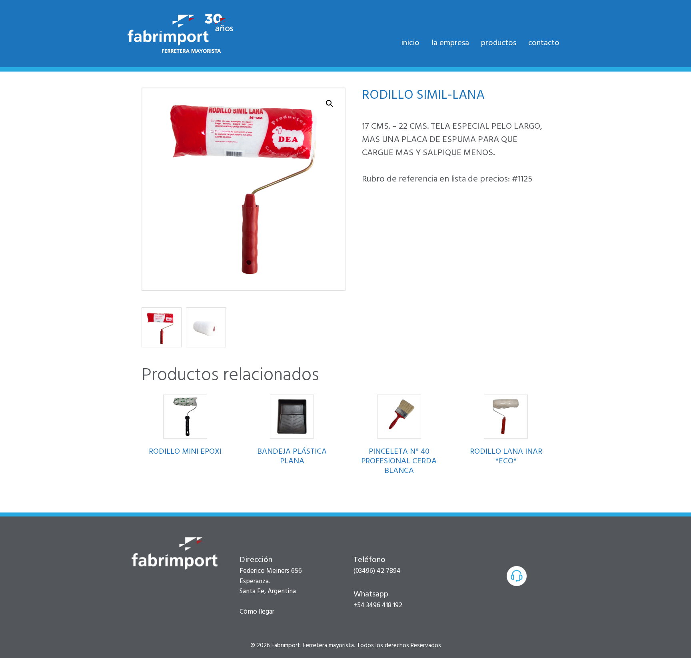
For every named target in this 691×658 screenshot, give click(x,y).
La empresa (450, 43)
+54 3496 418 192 (377, 605)
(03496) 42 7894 (377, 571)
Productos (498, 43)
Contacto (543, 43)
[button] (329, 103)
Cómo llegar (257, 611)
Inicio (410, 43)
